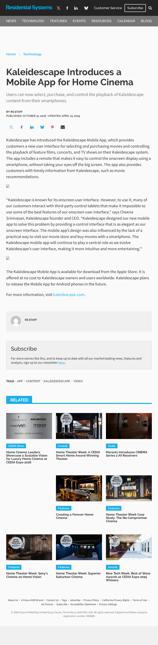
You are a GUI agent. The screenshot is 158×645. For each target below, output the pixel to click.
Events (79, 21)
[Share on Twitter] (11, 127)
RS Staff (16, 111)
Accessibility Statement (83, 604)
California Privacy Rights (115, 600)
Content (33, 381)
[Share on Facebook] (21, 127)
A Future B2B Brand (32, 600)
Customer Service (108, 8)
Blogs (146, 21)
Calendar (126, 21)
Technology (33, 21)
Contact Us (52, 600)
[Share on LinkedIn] (32, 127)
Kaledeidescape (57, 381)
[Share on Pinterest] (52, 127)
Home (11, 54)
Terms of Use (140, 600)
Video (78, 381)
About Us (13, 600)
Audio (111, 445)
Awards (62, 445)
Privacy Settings (108, 604)
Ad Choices (47, 604)
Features (58, 21)
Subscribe (135, 8)
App (20, 381)
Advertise (75, 600)
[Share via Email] (63, 127)
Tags (64, 600)
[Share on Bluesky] (42, 127)
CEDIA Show (16, 445)
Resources (102, 21)
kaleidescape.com (68, 294)
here (61, 362)
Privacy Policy (91, 600)
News (11, 21)
